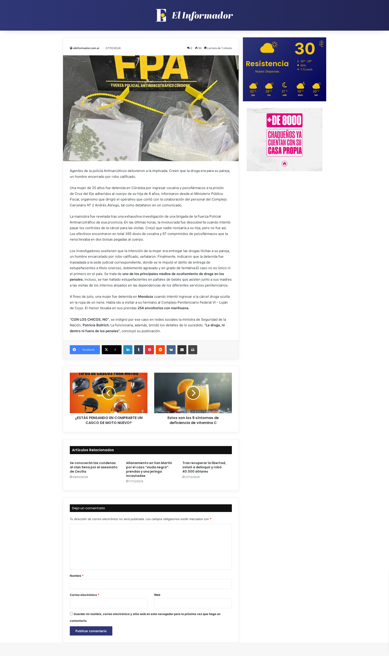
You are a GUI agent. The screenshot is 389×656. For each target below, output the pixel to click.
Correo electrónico (84, 595)
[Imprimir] (192, 349)
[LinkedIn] (127, 349)
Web (157, 595)
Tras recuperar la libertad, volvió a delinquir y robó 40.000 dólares (204, 467)
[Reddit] (160, 349)
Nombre (77, 575)
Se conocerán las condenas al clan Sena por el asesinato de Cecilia (94, 467)
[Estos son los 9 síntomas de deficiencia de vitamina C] (193, 393)
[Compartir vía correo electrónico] (181, 349)
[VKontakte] (171, 349)
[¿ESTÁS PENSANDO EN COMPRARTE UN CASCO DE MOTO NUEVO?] (108, 393)
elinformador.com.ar (86, 48)
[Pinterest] (149, 349)
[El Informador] (194, 15)
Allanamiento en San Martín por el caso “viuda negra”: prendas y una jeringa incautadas (149, 469)
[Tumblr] (138, 349)
